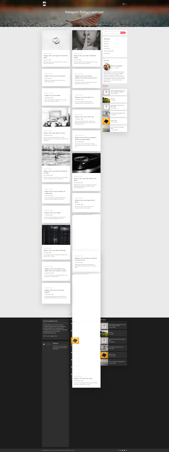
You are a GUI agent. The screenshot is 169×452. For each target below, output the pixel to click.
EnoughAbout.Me (52, 450)
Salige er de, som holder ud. (84, 97)
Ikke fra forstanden (84, 347)
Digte (105, 46)
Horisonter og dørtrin (85, 354)
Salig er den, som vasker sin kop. (54, 133)
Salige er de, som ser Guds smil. (55, 76)
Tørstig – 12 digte (84, 332)
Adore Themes (72, 450)
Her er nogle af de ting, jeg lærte (117, 361)
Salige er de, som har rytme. (83, 378)
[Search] (126, 4)
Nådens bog (114, 120)
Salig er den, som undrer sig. (84, 116)
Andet (105, 41)
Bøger (105, 43)
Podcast (106, 48)
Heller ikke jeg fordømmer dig (118, 113)
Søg (123, 32)
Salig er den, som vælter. (53, 212)
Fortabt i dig (83, 368)
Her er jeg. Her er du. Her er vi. (87, 361)
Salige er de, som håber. (53, 95)
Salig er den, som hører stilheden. (55, 250)
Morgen (112, 98)
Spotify (54, 347)
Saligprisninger (48, 53)
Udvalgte (106, 53)
